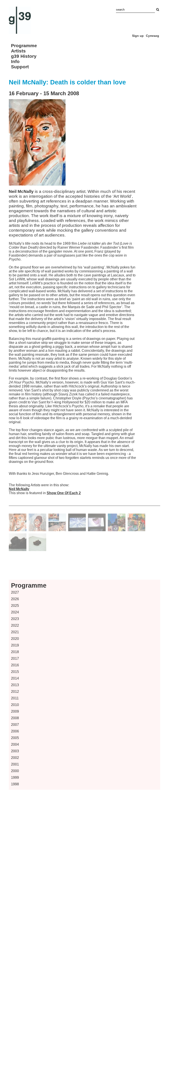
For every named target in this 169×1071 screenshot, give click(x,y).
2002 (15, 758)
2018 (15, 652)
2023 (15, 619)
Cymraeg (152, 35)
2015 (15, 672)
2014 (15, 678)
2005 (15, 738)
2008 (15, 718)
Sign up (138, 35)
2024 (15, 612)
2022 (15, 625)
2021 (15, 632)
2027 (15, 592)
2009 (15, 711)
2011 (15, 698)
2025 (15, 605)
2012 (15, 691)
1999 (15, 777)
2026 (15, 599)
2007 (15, 724)
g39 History (24, 56)
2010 (15, 705)
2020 (15, 639)
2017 (15, 658)
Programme (24, 45)
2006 (15, 731)
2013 (15, 685)
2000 (15, 771)
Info (15, 61)
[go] (157, 9)
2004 (15, 744)
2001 (15, 764)
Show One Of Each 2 (64, 493)
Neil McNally (19, 489)
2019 (15, 645)
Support (20, 66)
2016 (15, 665)
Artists (18, 50)
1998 (15, 784)
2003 (15, 751)
